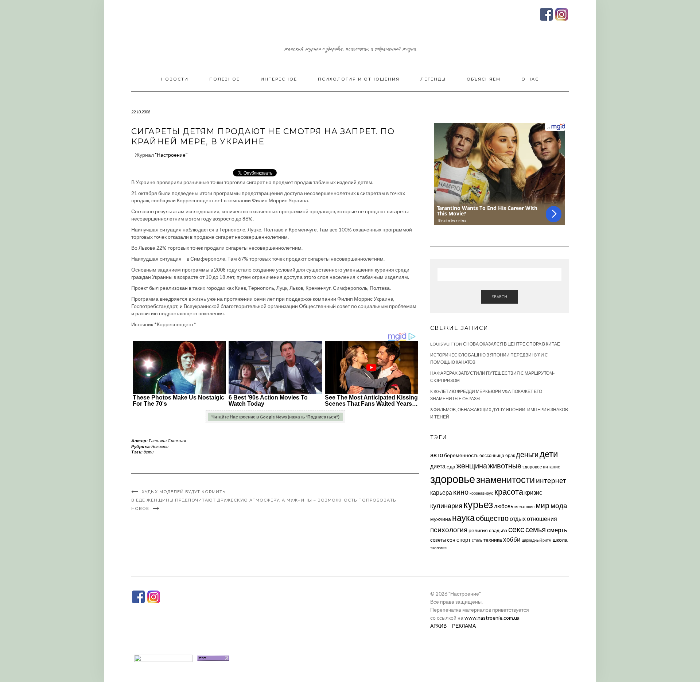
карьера (441, 492)
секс (516, 529)
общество (492, 518)
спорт (463, 539)
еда (451, 466)
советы (438, 540)
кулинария (446, 506)
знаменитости (505, 479)
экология (438, 547)
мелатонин (524, 506)
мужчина (440, 519)
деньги (527, 454)
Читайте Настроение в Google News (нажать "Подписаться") (275, 417)
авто (436, 455)
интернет (551, 480)
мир (542, 505)
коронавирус (481, 493)
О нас (530, 79)
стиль (477, 540)
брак (510, 455)
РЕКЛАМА (464, 626)
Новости (174, 79)
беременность (461, 455)
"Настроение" (171, 155)
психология (448, 529)
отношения (542, 518)
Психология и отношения (359, 79)
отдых (518, 518)
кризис (533, 492)
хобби (512, 539)
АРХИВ (438, 626)
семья (535, 529)
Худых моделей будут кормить (183, 491)
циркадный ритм (537, 540)
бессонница (491, 455)
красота (508, 491)
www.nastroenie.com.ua (492, 618)
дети (148, 451)
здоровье (452, 478)
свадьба (498, 530)
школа (560, 540)
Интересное (279, 79)
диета (438, 466)
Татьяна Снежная (167, 440)
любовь (503, 506)
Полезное (224, 79)
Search (499, 296)
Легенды (433, 79)
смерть (557, 530)
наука (463, 518)
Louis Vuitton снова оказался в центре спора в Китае (495, 344)
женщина (471, 465)
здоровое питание (541, 466)
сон (451, 540)
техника (492, 540)
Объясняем (484, 79)
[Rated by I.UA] (163, 657)
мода (559, 505)
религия (478, 530)
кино (460, 492)
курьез (478, 504)
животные (504, 465)
